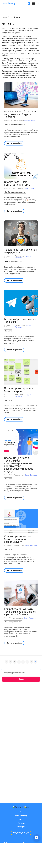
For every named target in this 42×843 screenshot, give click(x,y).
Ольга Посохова (31, 475)
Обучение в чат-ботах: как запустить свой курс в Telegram (20, 114)
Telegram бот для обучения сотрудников (20, 251)
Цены (21, 812)
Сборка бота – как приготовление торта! (17, 183)
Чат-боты (8, 331)
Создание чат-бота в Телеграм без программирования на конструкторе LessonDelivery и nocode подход (18, 465)
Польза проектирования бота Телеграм (19, 389)
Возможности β (21, 816)
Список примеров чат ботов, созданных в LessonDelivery (17, 539)
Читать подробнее (14, 143)
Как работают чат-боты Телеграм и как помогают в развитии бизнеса (20, 612)
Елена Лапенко (30, 121)
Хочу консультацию (21, 833)
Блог (21, 819)
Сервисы (21, 823)
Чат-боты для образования (15, 124)
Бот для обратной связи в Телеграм (20, 320)
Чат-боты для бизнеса (13, 261)
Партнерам (21, 827)
